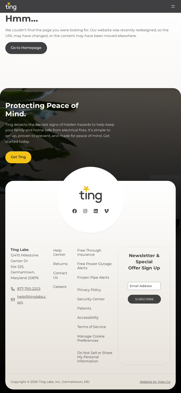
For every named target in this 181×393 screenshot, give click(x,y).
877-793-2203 (28, 289)
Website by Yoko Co (155, 382)
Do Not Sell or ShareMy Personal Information (94, 357)
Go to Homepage (26, 48)
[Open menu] (173, 6)
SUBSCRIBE (144, 299)
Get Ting (18, 157)
